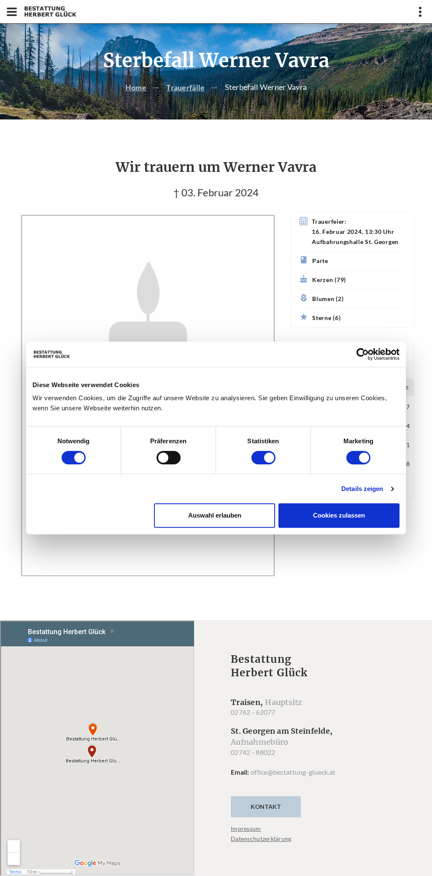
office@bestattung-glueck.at (293, 772)
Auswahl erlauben (214, 515)
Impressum (246, 828)
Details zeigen (362, 488)
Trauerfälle (185, 87)
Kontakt (266, 806)
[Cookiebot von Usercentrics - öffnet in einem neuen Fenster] (363, 354)
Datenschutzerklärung (261, 838)
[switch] (169, 457)
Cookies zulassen (339, 515)
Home (135, 87)
